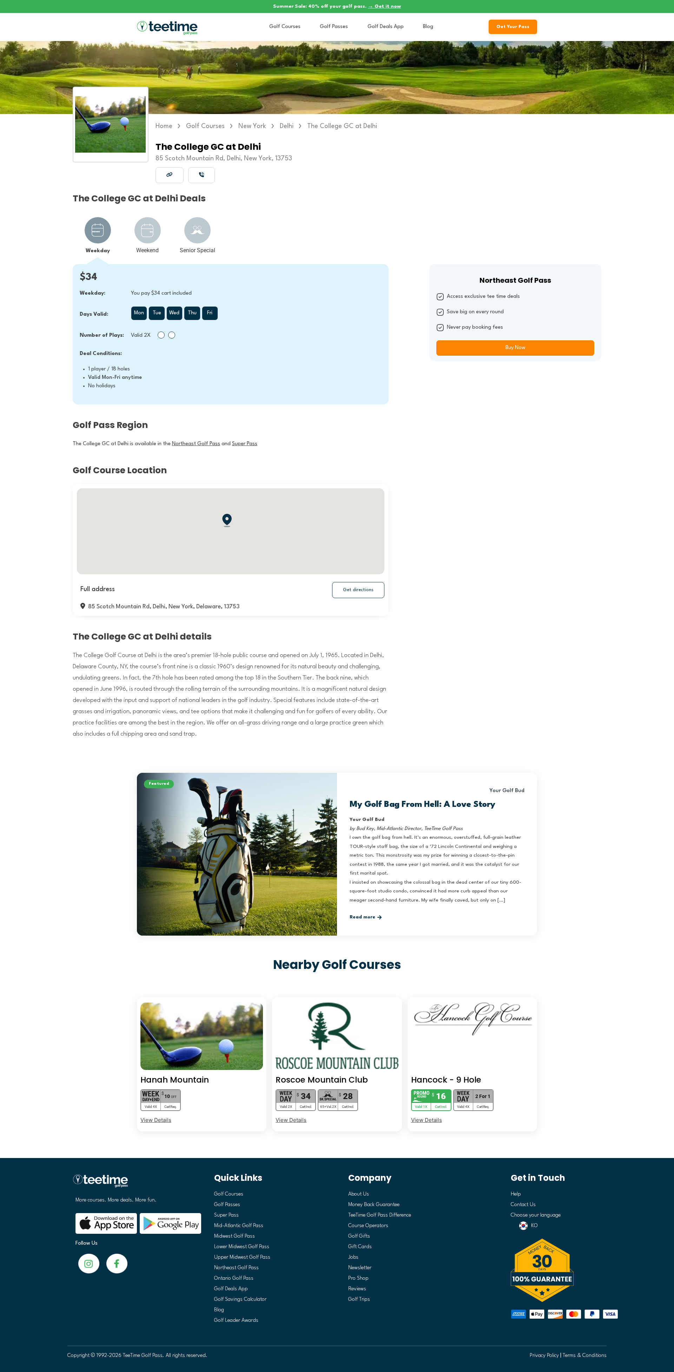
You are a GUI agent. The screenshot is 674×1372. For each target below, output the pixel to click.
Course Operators (368, 1226)
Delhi (286, 126)
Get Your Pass (512, 27)
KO (534, 1226)
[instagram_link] (116, 1263)
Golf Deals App (386, 26)
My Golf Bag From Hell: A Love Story (422, 805)
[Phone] (201, 175)
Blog (428, 26)
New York (252, 126)
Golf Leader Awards (236, 1320)
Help (516, 1194)
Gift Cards (360, 1247)
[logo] (136, 1183)
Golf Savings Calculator (240, 1299)
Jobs (353, 1257)
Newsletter (359, 1268)
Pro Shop (358, 1278)
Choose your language (536, 1215)
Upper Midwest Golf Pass (242, 1257)
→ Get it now (384, 6)
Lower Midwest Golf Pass (241, 1247)
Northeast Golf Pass (236, 1268)
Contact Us (523, 1204)
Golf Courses (284, 26)
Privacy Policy (544, 1355)
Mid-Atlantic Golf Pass (238, 1226)
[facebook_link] (88, 1263)
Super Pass (226, 1215)
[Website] (170, 175)
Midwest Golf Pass (234, 1236)
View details (155, 1120)
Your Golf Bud (507, 791)
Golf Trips (359, 1299)
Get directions (358, 590)
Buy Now (515, 347)
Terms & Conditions (585, 1355)
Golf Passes (334, 26)
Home (164, 126)
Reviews (357, 1289)
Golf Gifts (359, 1236)
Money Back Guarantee (373, 1204)
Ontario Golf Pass (233, 1278)
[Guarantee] (556, 1270)
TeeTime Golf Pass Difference (379, 1215)
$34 (88, 277)
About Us (358, 1194)
